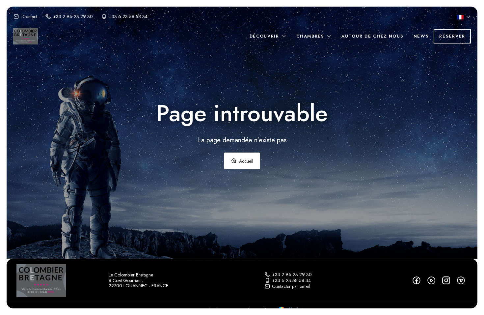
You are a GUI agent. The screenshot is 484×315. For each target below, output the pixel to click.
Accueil (245, 161)
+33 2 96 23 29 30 (292, 274)
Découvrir (265, 36)
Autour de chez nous (372, 36)
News (421, 36)
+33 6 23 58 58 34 (291, 280)
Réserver (452, 36)
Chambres (311, 36)
